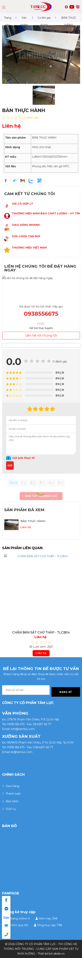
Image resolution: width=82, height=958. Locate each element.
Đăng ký (65, 692)
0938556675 (41, 313)
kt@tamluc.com (21, 752)
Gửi (9, 465)
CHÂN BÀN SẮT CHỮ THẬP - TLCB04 (41, 632)
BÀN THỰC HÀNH (33, 521)
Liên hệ (41, 653)
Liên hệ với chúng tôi (41, 335)
